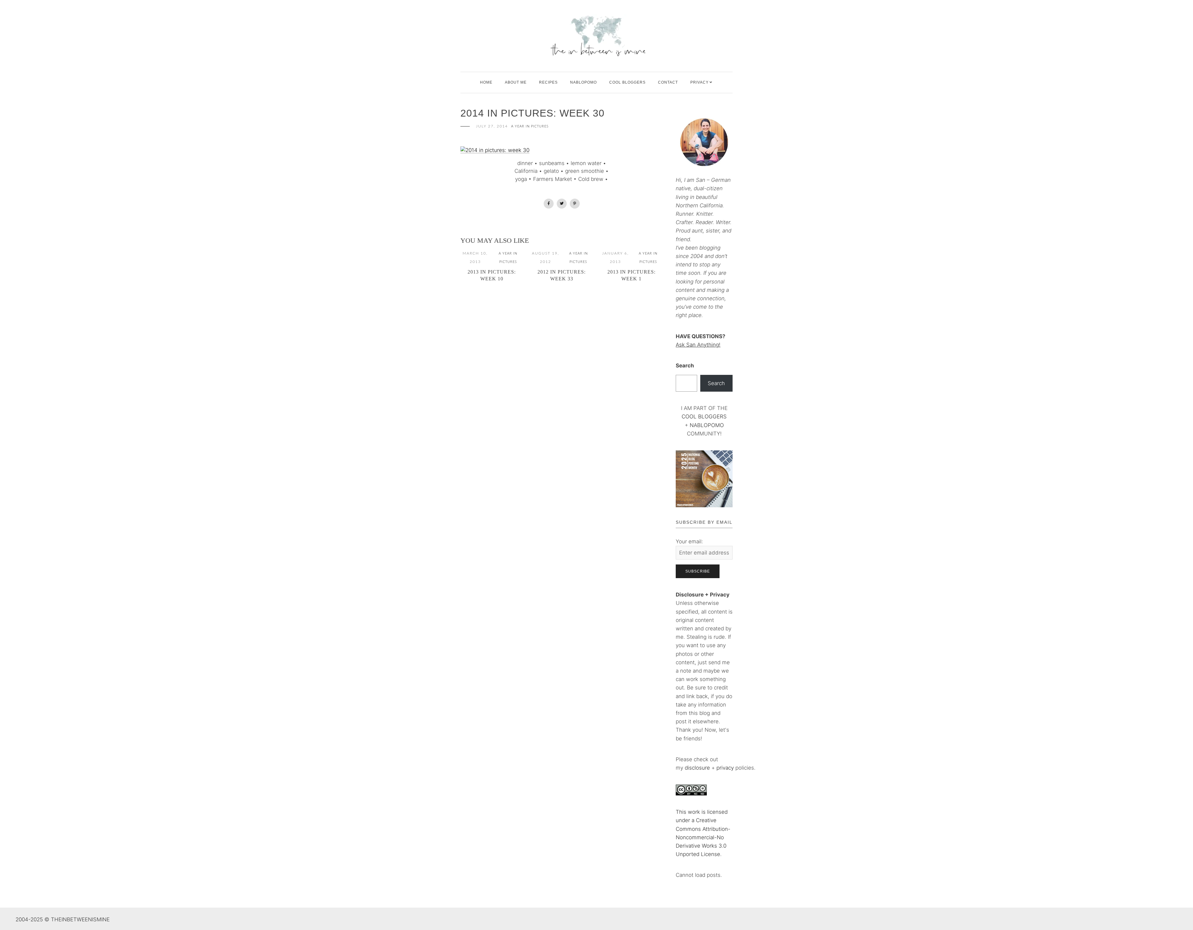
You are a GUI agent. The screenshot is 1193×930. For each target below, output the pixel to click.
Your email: (689, 541)
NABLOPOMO (707, 425)
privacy (725, 768)
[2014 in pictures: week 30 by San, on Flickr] (494, 150)
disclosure (697, 768)
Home (486, 82)
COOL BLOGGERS (627, 82)
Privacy (699, 82)
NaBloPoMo (583, 82)
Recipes (548, 82)
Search (685, 365)
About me (516, 82)
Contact (668, 82)
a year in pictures (530, 126)
